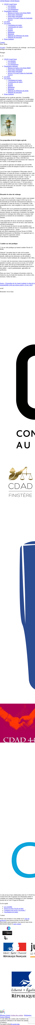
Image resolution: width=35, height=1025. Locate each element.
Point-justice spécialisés (15, 16)
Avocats (10, 28)
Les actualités (8, 907)
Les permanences (13, 9)
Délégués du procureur (15, 37)
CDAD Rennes (5, 1)
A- (1, 56)
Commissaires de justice (15, 27)
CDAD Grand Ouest (10, 4)
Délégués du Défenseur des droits (18, 35)
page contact (17, 924)
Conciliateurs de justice (15, 25)
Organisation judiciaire (11, 11)
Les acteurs (7, 23)
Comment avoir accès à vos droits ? (15, 910)
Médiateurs (11, 32)
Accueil (2, 47)
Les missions (12, 6)
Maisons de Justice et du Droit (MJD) (19, 13)
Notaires (10, 30)
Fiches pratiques (9, 39)
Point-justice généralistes (15, 14)
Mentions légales (5, 1015)
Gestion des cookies (17, 1015)
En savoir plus (15, 1024)
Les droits (7, 21)
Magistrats (11, 34)
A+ (3, 56)
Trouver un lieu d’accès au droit (13, 908)
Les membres (12, 7)
